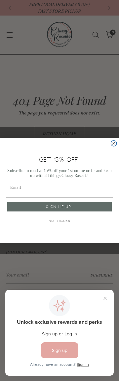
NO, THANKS (59, 221)
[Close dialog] (114, 143)
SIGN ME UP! (59, 207)
